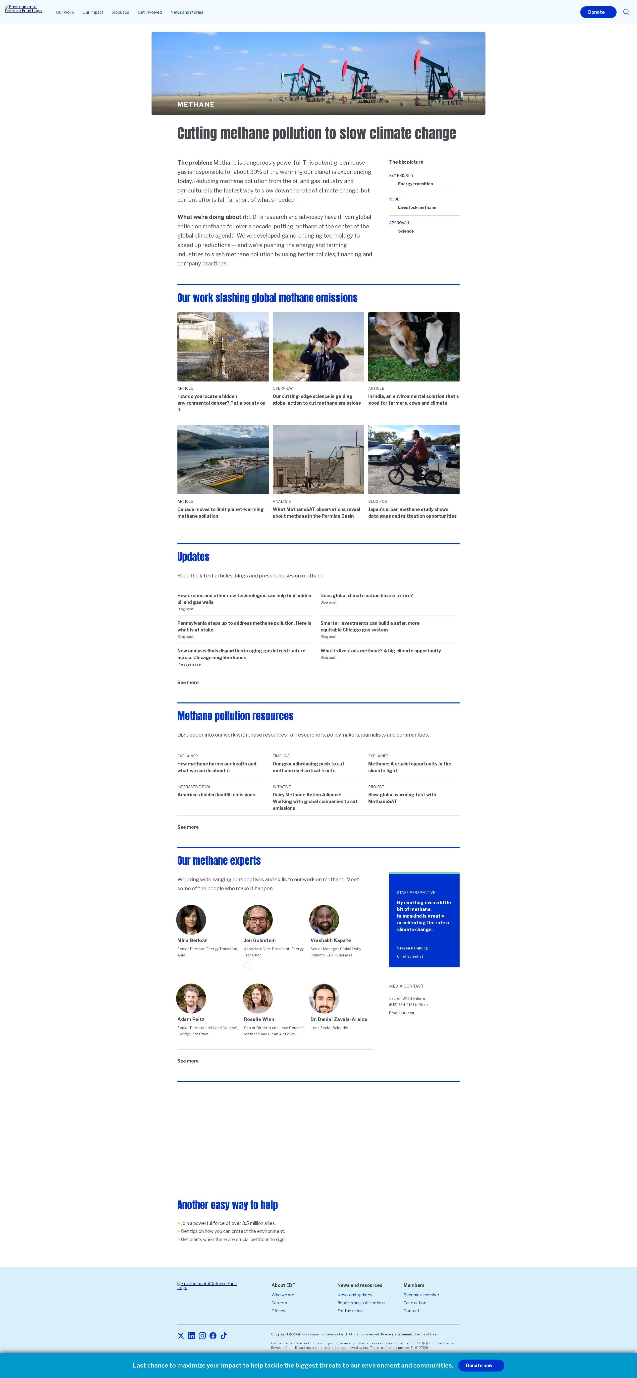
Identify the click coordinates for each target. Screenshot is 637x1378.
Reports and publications (361, 1303)
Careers (279, 1303)
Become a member (421, 1295)
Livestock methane (417, 207)
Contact (411, 1311)
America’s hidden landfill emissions (216, 794)
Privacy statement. (397, 1334)
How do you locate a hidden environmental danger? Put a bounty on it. (221, 403)
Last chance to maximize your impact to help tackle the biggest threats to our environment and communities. (293, 1365)
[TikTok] (223, 1336)
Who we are (282, 1295)
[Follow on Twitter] (247, 965)
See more (188, 682)
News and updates (354, 1295)
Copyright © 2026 (286, 1334)
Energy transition (415, 184)
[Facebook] (213, 1336)
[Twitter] (180, 1336)
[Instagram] (202, 1336)
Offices (278, 1311)
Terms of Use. (426, 1334)
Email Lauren (401, 1013)
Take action (415, 1303)
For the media (350, 1311)
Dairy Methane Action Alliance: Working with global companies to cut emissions (315, 801)
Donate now (479, 1365)
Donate (596, 12)
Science (406, 231)
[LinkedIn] (191, 1336)
